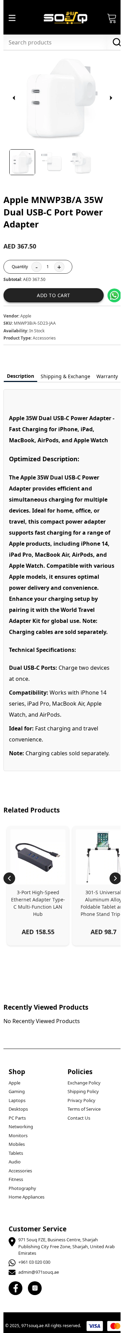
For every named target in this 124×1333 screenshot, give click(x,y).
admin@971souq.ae (38, 1272)
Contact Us (79, 1118)
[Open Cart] (112, 18)
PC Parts (17, 1118)
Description (20, 376)
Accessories (20, 1171)
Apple (14, 1083)
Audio (15, 1162)
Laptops (17, 1100)
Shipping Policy (83, 1091)
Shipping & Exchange (65, 376)
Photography (22, 1188)
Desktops (18, 1109)
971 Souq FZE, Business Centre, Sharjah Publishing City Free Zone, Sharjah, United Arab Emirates (66, 1246)
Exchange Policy (84, 1083)
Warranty (107, 376)
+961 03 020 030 (34, 1262)
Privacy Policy (81, 1100)
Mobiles (17, 1144)
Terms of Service (84, 1109)
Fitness (16, 1179)
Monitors (18, 1135)
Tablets (16, 1153)
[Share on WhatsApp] (114, 295)
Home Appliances (26, 1197)
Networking (21, 1126)
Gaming (17, 1091)
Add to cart (53, 295)
